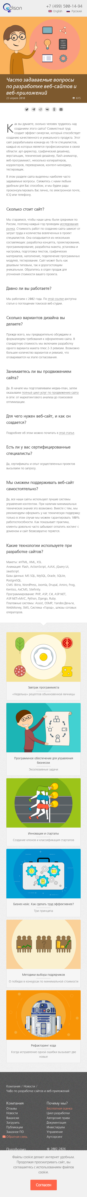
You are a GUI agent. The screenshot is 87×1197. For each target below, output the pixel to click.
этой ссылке (56, 299)
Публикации (14, 1127)
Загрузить (13, 1122)
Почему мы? (57, 1103)
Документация (56, 1122)
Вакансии (12, 1118)
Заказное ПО (15, 1132)
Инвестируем (56, 1127)
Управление (55, 1132)
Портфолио (16, 1149)
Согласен (43, 1185)
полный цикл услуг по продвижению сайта (50, 392)
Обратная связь (16, 1136)
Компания (15, 1103)
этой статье (66, 433)
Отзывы (11, 1108)
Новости (12, 1113)
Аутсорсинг (55, 1136)
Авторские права (58, 1118)
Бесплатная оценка (59, 1108)
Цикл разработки (58, 1113)
